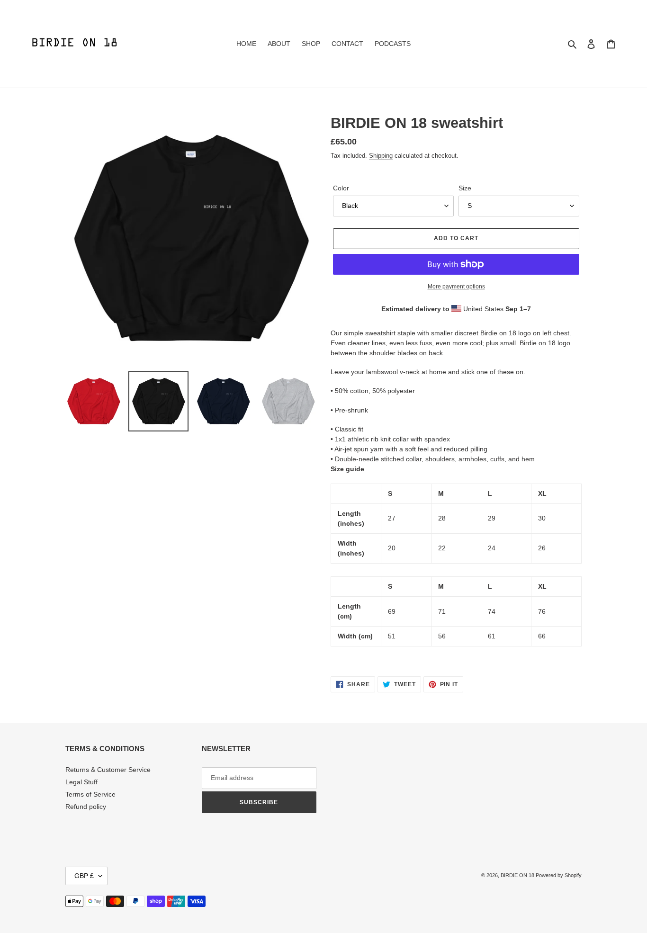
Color (341, 188)
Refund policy (85, 806)
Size (464, 188)
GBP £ (84, 875)
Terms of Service (90, 794)
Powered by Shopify (559, 875)
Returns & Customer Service (108, 769)
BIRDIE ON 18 (518, 875)
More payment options (456, 286)
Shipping (381, 155)
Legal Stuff (81, 782)
